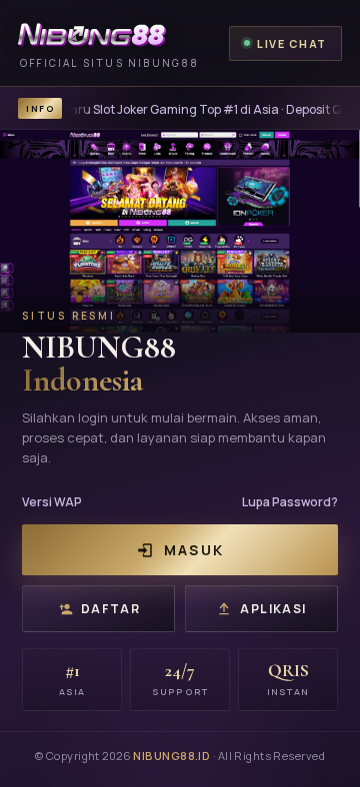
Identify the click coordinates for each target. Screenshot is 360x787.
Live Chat (292, 43)
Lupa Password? (290, 501)
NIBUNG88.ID (171, 755)
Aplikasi (273, 608)
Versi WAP (52, 501)
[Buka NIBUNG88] (180, 231)
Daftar (111, 608)
